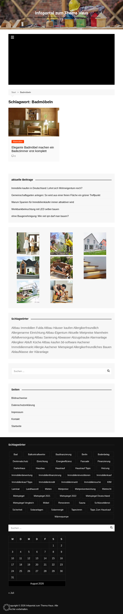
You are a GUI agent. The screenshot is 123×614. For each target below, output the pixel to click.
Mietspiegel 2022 (68, 496)
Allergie (39, 347)
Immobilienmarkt (69, 482)
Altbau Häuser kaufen (58, 327)
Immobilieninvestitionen (79, 475)
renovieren (64, 502)
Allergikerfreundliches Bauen (92, 347)
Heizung (105, 468)
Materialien (17, 141)
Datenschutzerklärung (23, 405)
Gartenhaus (19, 468)
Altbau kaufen (51, 342)
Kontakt (15, 419)
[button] (6, 607)
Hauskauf (60, 468)
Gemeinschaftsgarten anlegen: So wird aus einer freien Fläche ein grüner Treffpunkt (55, 195)
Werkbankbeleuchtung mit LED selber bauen (35, 209)
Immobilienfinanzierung (50, 475)
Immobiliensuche (92, 482)
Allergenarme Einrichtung (28, 332)
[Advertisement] (61, 64)
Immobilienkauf (104, 475)
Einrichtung (42, 461)
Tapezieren (76, 509)
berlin (84, 454)
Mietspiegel (18, 496)
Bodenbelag (103, 454)
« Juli (11, 593)
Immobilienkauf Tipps (22, 482)
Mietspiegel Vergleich (23, 502)
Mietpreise (63, 489)
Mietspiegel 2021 (42, 496)
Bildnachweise (19, 398)
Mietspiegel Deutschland (98, 496)
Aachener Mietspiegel (58, 347)
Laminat (16, 489)
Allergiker (17, 342)
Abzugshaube (80, 337)
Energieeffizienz (64, 461)
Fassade (85, 461)
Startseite (16, 426)
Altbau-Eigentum (56, 332)
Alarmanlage (98, 337)
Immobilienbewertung (22, 475)
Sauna (82, 502)
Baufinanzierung (63, 454)
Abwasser (64, 337)
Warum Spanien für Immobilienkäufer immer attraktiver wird (42, 202)
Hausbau (40, 468)
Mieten (48, 489)
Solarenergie (57, 509)
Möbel (46, 502)
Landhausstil (32, 489)
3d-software (68, 342)
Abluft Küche (32, 342)
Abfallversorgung (22, 337)
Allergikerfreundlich (86, 327)
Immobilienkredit (47, 482)
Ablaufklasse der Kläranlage (29, 351)
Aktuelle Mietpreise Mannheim (88, 332)
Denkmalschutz (20, 461)
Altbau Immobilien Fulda (27, 327)
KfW (109, 482)
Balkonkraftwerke (36, 454)
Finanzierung (104, 461)
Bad (16, 454)
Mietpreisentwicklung (85, 489)
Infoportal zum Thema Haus (61, 13)
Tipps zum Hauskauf (100, 509)
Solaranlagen (36, 509)
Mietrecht (106, 489)
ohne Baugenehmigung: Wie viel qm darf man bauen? (40, 216)
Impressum (17, 412)
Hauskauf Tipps (83, 468)
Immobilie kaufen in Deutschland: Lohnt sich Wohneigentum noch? (46, 188)
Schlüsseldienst (102, 502)
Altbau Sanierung (45, 337)
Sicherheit (17, 509)
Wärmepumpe (62, 516)
